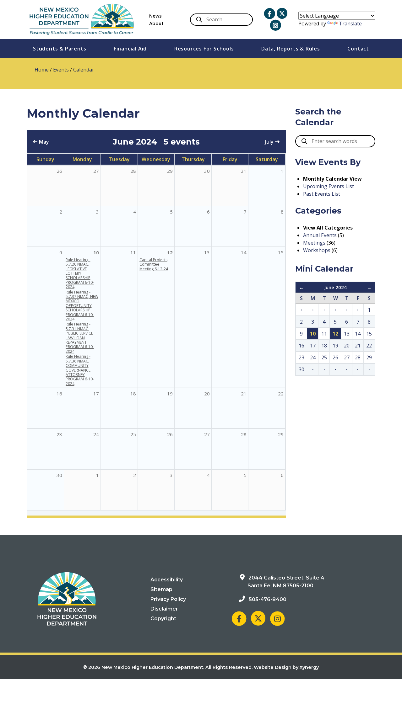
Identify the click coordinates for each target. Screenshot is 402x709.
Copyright (163, 619)
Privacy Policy (168, 599)
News (155, 16)
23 (59, 434)
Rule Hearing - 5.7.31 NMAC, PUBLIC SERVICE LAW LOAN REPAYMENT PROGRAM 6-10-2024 (80, 337)
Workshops (316, 250)
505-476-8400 (267, 599)
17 (96, 393)
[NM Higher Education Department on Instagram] (275, 25)
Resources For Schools (204, 48)
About (156, 23)
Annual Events (320, 235)
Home (42, 69)
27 (207, 434)
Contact (358, 48)
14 (244, 252)
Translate (350, 23)
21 (244, 393)
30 (59, 475)
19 (170, 393)
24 (96, 434)
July (269, 141)
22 (281, 393)
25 (133, 434)
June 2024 (335, 287)
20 (207, 393)
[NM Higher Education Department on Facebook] (269, 13)
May (44, 141)
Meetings (314, 242)
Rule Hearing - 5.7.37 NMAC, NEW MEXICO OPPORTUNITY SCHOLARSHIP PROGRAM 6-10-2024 (82, 305)
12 (170, 252)
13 (207, 252)
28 (244, 434)
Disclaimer (164, 609)
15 (281, 252)
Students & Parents (59, 48)
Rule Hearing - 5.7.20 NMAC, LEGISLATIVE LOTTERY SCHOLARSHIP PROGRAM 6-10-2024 (80, 273)
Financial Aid (130, 48)
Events (61, 69)
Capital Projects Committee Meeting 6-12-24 (153, 264)
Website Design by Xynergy (286, 667)
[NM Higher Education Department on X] (282, 13)
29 (281, 434)
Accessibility (166, 580)
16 (59, 393)
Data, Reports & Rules (290, 48)
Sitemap (161, 589)
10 (96, 252)
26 (170, 434)
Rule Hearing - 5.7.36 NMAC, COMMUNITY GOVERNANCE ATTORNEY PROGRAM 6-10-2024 (80, 370)
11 (133, 252)
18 (133, 393)
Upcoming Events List (328, 186)
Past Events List (321, 193)
